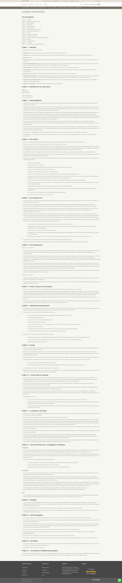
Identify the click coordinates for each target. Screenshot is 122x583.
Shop (40, 4)
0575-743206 (25, 1)
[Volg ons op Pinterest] (99, 1)
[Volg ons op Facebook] (95, 1)
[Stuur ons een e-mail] (98, 1)
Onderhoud (24, 570)
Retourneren (25, 574)
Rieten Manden (25, 7)
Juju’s (49, 7)
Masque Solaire (62, 7)
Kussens (54, 7)
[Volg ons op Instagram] (95, 580)
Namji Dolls (34, 7)
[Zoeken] (36, 4)
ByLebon (45, 4)
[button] (81, 4)
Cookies (39, 579)
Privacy (35, 579)
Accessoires (71, 7)
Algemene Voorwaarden (27, 579)
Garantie (24, 572)
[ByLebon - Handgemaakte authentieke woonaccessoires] (28, 4)
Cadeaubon (78, 7)
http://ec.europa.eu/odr (29, 533)
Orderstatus (25, 567)
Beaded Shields (42, 7)
